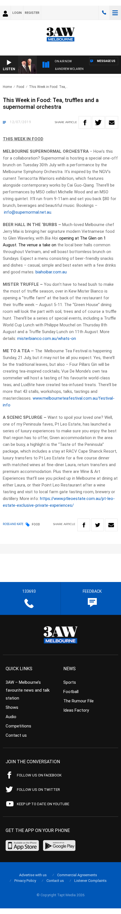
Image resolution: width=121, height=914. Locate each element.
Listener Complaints (90, 880)
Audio (11, 716)
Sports (69, 682)
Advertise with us (33, 875)
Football (71, 691)
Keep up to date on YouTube (43, 804)
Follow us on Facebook (39, 775)
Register (32, 13)
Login (17, 13)
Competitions (18, 726)
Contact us (16, 735)
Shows (12, 707)
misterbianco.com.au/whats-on (46, 338)
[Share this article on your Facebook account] (85, 122)
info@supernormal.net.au (27, 212)
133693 (104, 13)
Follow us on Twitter (38, 789)
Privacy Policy (25, 880)
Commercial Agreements (77, 875)
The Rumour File (78, 700)
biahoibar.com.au (51, 272)
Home (7, 87)
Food (20, 87)
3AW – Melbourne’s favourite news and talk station (28, 690)
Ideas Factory (76, 710)
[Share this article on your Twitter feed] (98, 122)
